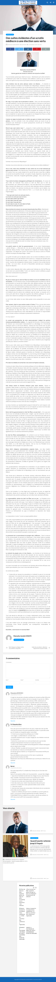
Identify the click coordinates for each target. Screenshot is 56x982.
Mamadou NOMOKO (17, 693)
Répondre (13, 721)
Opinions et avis (10, 34)
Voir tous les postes (19, 639)
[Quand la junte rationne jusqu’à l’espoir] (15, 846)
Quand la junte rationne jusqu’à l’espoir (40, 842)
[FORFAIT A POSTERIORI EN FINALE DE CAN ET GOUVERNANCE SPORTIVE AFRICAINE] (22, 933)
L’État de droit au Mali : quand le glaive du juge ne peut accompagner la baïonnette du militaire (31, 893)
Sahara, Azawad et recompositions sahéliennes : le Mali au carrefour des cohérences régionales (31, 912)
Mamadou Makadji (36, 830)
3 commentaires (31, 44)
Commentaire (9, 662)
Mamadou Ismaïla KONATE (13, 44)
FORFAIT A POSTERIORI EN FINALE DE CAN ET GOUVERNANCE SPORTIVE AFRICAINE (31, 930)
